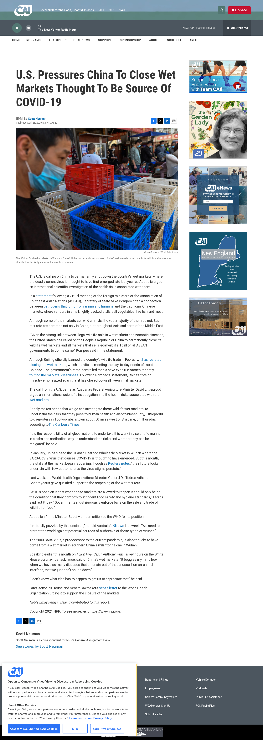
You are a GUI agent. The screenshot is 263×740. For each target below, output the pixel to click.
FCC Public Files (205, 705)
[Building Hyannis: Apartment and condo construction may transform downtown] (218, 317)
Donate (241, 10)
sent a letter (108, 588)
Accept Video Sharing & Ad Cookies (34, 728)
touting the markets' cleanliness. (54, 375)
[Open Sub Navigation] (43, 40)
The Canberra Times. (64, 424)
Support (105, 40)
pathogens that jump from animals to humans (79, 306)
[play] (17, 28)
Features (56, 40)
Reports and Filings (156, 679)
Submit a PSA (153, 714)
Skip (75, 728)
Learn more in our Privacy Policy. (90, 718)
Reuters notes (119, 463)
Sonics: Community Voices (161, 697)
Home (16, 40)
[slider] (34, 28)
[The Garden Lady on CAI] (218, 129)
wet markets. (39, 400)
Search (191, 40)
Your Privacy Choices (107, 728)
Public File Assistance (209, 697)
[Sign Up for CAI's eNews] (218, 195)
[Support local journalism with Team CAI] (218, 77)
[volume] (28, 28)
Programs (32, 40)
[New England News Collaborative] (218, 261)
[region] (69, 699)
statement (44, 296)
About (154, 40)
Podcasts (201, 688)
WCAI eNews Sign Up (157, 705)
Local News (81, 40)
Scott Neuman (37, 119)
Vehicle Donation (206, 679)
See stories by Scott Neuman (39, 646)
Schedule (174, 40)
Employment (153, 688)
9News (118, 526)
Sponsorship (130, 40)
